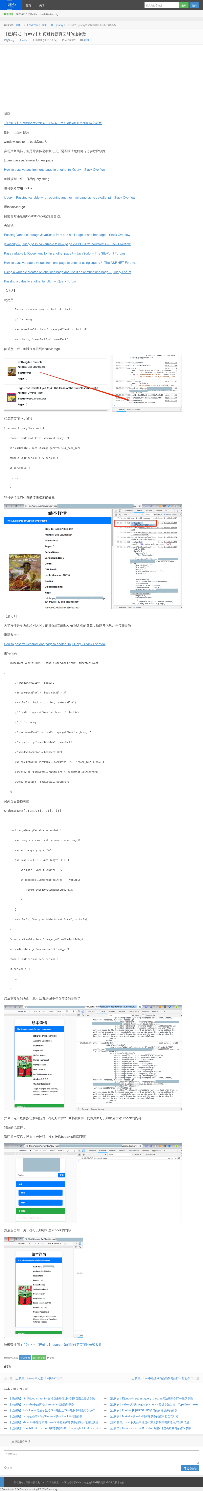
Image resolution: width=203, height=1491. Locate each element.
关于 (42, 5)
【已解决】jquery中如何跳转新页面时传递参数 (45, 33)
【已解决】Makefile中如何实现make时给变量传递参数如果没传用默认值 (53, 1422)
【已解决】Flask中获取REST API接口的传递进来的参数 (142, 1410)
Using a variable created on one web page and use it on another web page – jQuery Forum (67, 272)
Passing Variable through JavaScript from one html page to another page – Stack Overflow (67, 234)
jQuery (59, 25)
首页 (28, 5)
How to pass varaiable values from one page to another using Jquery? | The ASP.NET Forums (70, 262)
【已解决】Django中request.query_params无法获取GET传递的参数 (150, 1398)
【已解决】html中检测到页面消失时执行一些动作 (159, 1378)
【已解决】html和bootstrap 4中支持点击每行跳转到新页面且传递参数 (53, 123)
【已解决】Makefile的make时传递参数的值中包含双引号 (143, 1416)
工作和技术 (32, 25)
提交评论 (192, 1468)
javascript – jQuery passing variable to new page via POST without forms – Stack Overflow (67, 244)
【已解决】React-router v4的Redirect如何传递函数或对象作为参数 (149, 1428)
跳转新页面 (39, 1357)
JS (51, 25)
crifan (25, 40)
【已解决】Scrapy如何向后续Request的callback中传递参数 (45, 1416)
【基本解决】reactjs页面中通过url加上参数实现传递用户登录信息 (148, 1422)
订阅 (194, 5)
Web (44, 25)
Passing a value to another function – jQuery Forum (40, 281)
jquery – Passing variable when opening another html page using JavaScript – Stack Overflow (69, 197)
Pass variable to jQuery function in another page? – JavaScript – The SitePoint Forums (64, 253)
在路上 (11, 5)
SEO (107, 1482)
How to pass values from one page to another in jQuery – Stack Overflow (54, 169)
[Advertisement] (68, 74)
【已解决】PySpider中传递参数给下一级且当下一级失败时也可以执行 (52, 1410)
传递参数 (25, 1357)
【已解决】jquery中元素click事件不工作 (37, 1378)
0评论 (86, 40)
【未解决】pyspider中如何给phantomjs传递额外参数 (41, 1404)
